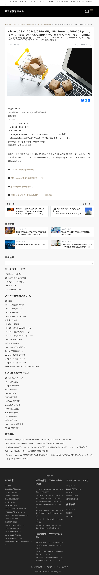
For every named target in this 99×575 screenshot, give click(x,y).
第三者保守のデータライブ (22, 186)
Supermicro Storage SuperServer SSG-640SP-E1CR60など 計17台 (31, 439)
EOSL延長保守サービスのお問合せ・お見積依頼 (31, 195)
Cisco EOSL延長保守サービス (24, 169)
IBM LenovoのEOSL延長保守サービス (27, 178)
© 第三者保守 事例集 (42, 572)
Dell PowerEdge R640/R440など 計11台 (20, 451)
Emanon (61, 572)
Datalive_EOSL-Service (83, 45)
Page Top (49, 475)
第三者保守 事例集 (14, 11)
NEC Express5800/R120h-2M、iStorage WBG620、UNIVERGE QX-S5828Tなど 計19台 (40, 447)
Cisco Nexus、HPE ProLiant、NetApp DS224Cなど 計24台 (28, 443)
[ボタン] (87, 12)
